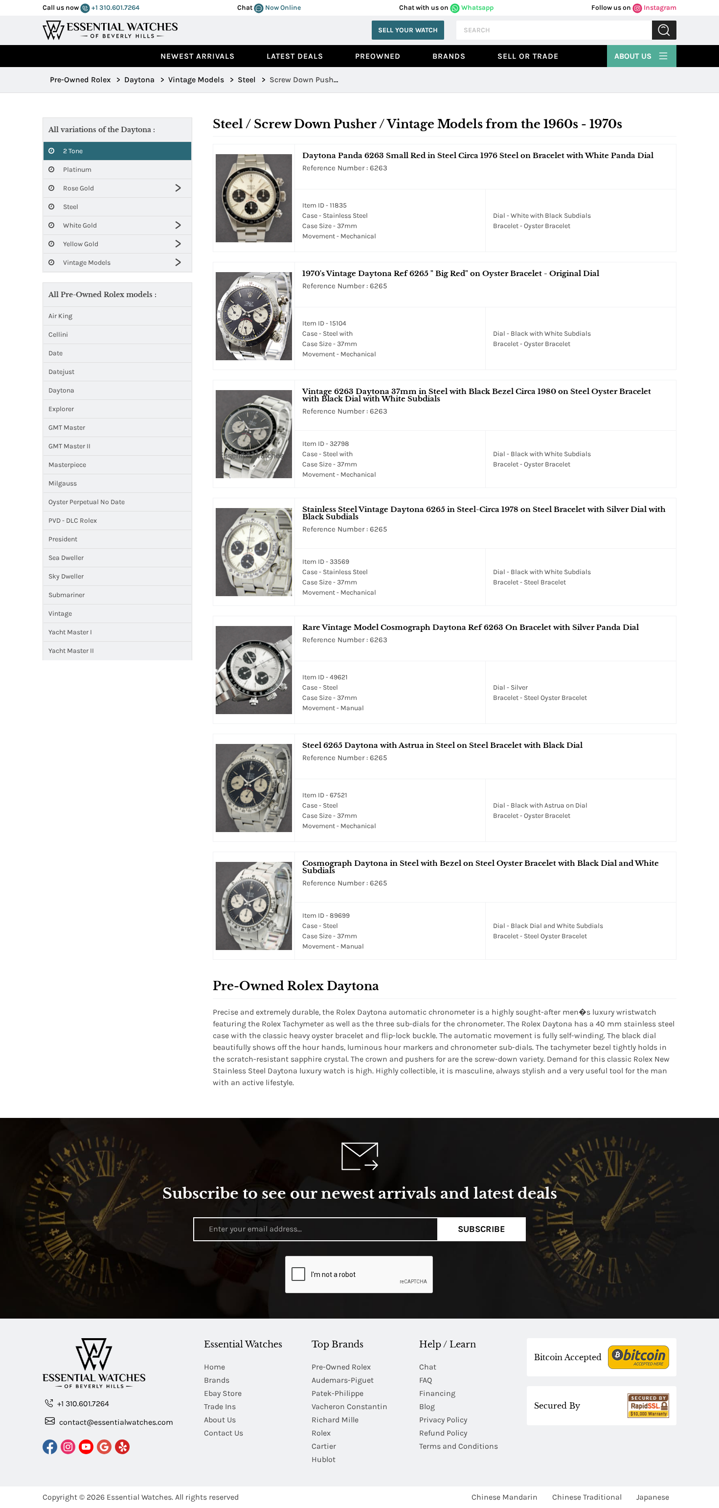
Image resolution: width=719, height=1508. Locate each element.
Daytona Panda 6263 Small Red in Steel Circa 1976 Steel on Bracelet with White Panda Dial (477, 155)
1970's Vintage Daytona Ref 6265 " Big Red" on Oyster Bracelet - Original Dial (450, 273)
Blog (427, 1406)
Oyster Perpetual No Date (86, 502)
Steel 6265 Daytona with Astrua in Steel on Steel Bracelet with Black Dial (442, 745)
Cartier (324, 1446)
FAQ (425, 1380)
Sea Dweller (66, 558)
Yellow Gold (80, 244)
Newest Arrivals (197, 56)
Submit (664, 30)
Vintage (60, 613)
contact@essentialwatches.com (115, 1422)
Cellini (58, 334)
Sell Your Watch (408, 30)
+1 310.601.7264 (114, 7)
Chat (427, 1366)
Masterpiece (67, 465)
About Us (633, 56)
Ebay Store (223, 1393)
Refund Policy (443, 1433)
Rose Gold (78, 188)
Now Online (282, 7)
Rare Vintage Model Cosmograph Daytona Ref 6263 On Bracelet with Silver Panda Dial (470, 627)
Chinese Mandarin (505, 1497)
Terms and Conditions (458, 1446)
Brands (449, 56)
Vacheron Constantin (349, 1406)
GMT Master (66, 427)
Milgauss (62, 483)
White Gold (79, 225)
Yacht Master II (71, 651)
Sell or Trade (528, 56)
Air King (60, 316)
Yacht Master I (70, 632)
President (62, 539)
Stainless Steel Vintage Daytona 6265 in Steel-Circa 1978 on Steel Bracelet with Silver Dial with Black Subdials (484, 513)
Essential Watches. (140, 1497)
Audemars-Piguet (343, 1380)
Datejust (61, 372)
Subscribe (481, 1229)
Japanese (652, 1497)
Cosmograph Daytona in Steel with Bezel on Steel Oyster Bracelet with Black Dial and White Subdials (480, 866)
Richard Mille (335, 1419)
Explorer (61, 409)
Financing (437, 1393)
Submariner (66, 595)
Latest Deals (295, 56)
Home (214, 1366)
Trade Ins (220, 1406)
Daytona (61, 390)
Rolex (321, 1433)
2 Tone (72, 151)
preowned (378, 56)
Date (55, 353)
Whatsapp (477, 7)
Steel (70, 207)
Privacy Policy (443, 1419)
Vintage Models (86, 262)
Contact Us (223, 1433)
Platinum (76, 169)
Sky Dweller (66, 576)
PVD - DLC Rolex (72, 520)
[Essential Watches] (110, 29)
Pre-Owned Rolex (341, 1366)
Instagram (659, 7)
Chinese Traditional (587, 1497)
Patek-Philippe (337, 1393)
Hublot (324, 1459)
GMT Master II (69, 446)
